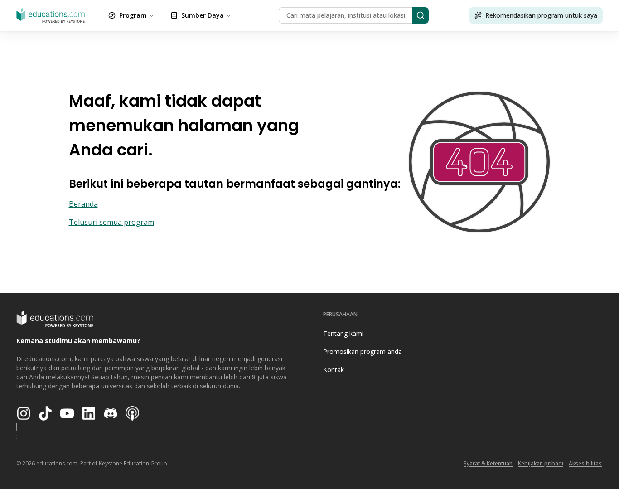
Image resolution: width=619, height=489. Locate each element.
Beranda (83, 204)
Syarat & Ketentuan (488, 463)
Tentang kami (343, 333)
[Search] (420, 15)
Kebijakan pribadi (540, 463)
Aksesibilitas (585, 463)
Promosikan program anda (362, 351)
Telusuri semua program (111, 222)
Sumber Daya (202, 15)
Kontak (333, 369)
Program (133, 15)
